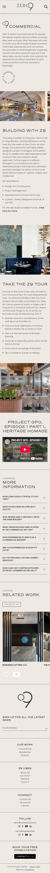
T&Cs (38, 867)
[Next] (16, 674)
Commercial (25, 748)
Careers (25, 805)
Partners (25, 779)
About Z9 (25, 772)
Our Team (25, 775)
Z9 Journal (25, 802)
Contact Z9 (25, 799)
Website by (25, 870)
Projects (25, 755)
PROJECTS (10, 604)
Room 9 (25, 782)
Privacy (32, 867)
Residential (25, 752)
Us (23, 856)
